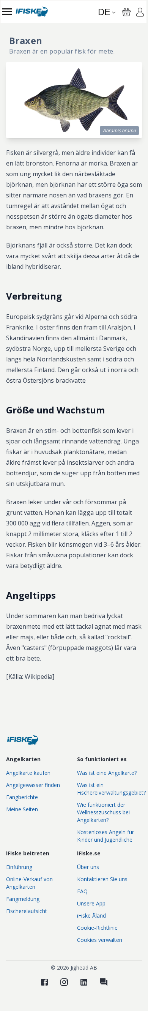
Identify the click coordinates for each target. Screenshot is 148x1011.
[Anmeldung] (140, 13)
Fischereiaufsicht (26, 911)
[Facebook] (44, 982)
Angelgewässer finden (33, 785)
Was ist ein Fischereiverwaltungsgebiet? (111, 788)
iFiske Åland (91, 915)
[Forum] (103, 982)
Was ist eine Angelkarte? (107, 772)
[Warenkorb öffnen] (126, 12)
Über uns (88, 867)
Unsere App (91, 903)
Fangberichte (22, 797)
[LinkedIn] (83, 982)
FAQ (82, 891)
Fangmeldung (22, 898)
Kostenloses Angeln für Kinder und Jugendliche (105, 835)
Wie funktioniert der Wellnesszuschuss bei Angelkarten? (103, 812)
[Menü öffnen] (7, 11)
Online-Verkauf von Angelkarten (29, 882)
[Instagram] (64, 982)
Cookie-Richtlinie (97, 927)
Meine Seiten (22, 809)
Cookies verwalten (99, 939)
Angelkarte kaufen (28, 772)
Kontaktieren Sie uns (102, 879)
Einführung (19, 867)
